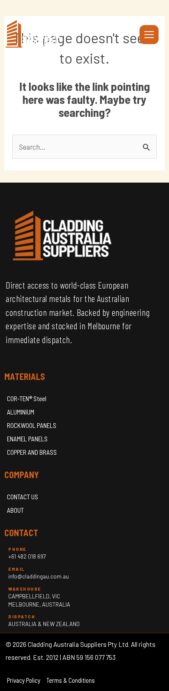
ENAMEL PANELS (27, 439)
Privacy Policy (23, 680)
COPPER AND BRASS (32, 452)
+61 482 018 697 (27, 556)
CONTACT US (22, 497)
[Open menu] (149, 34)
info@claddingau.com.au (38, 576)
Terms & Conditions (70, 680)
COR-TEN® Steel (26, 398)
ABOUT (15, 510)
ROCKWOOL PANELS (31, 425)
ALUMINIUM (20, 412)
